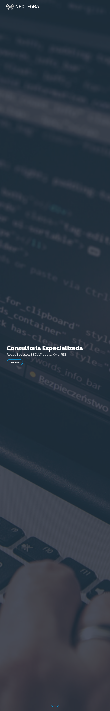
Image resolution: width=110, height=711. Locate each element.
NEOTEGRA (27, 6)
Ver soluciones (55, 362)
